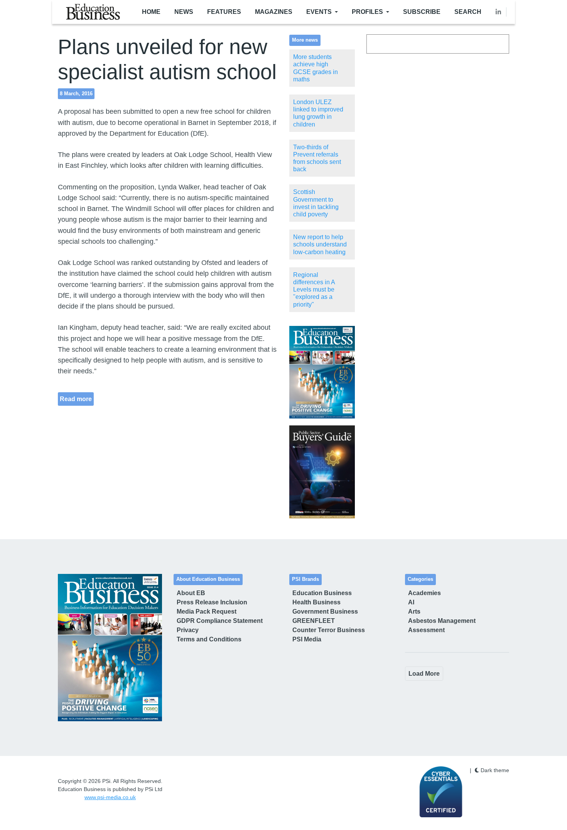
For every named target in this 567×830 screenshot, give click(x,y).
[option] (322, 372)
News (183, 11)
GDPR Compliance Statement (220, 620)
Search (467, 11)
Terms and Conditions (209, 639)
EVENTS (319, 11)
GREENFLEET (313, 620)
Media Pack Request (206, 611)
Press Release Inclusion (212, 602)
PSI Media (306, 639)
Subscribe (421, 11)
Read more (76, 398)
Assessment (426, 630)
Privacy (188, 630)
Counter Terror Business (328, 630)
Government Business (325, 611)
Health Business (316, 602)
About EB (191, 593)
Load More (424, 673)
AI (411, 602)
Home (151, 11)
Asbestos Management (442, 620)
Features (224, 11)
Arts (414, 611)
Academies (424, 593)
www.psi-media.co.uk (110, 797)
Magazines (273, 11)
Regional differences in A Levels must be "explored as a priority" (314, 290)
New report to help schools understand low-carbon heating (320, 244)
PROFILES (367, 11)
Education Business (322, 593)
